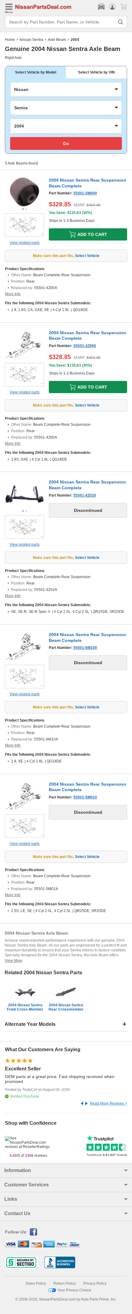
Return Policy (64, 1283)
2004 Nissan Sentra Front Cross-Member (25, 1007)
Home (10, 40)
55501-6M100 (85, 648)
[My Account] (112, 6)
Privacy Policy (95, 1283)
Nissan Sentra (31, 40)
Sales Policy (35, 1283)
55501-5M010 (85, 797)
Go (66, 143)
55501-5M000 (85, 193)
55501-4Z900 (84, 346)
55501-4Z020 (84, 495)
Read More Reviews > (108, 1103)
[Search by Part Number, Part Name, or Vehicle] (120, 22)
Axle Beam (57, 40)
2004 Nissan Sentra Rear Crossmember (66, 1007)
